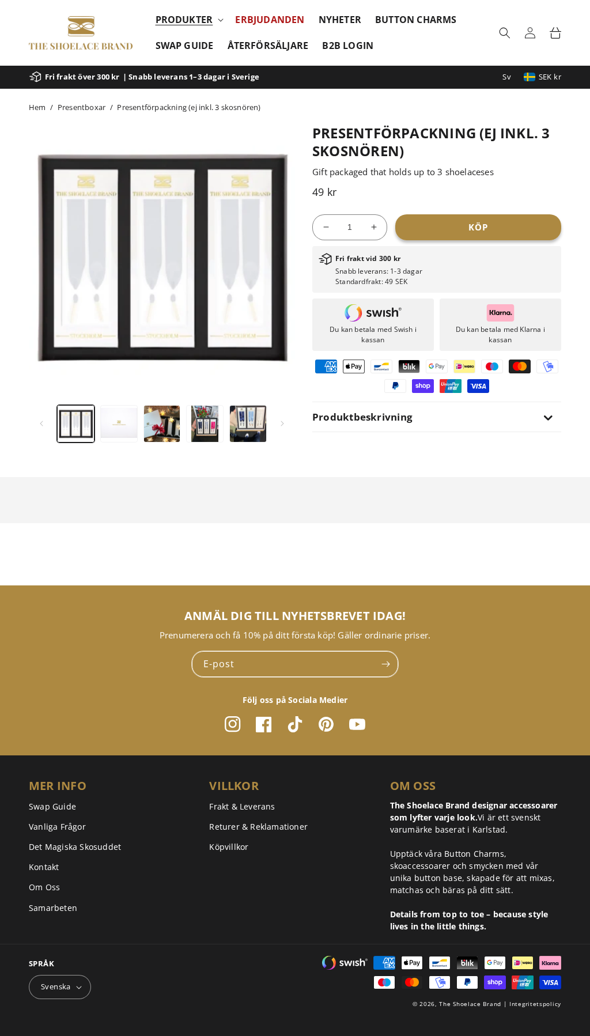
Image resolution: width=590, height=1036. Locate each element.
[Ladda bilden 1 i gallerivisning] (75, 424)
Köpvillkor (228, 846)
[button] (189, 20)
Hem (37, 107)
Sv (506, 76)
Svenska (56, 986)
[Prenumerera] (385, 664)
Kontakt (44, 866)
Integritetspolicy (535, 1004)
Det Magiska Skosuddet (75, 846)
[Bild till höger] (282, 423)
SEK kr (550, 76)
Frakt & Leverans (242, 806)
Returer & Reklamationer (258, 826)
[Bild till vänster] (41, 423)
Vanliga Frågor (57, 826)
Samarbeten (53, 907)
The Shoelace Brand (470, 1004)
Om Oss (44, 887)
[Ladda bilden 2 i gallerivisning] (119, 424)
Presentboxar (81, 107)
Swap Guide (52, 806)
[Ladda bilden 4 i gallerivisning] (205, 424)
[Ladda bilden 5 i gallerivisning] (248, 424)
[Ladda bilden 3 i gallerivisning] (162, 424)
